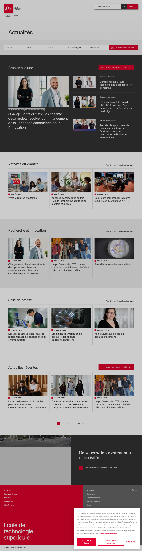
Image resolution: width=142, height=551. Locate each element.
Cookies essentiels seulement (111, 541)
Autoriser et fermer (86, 541)
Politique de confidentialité (108, 534)
